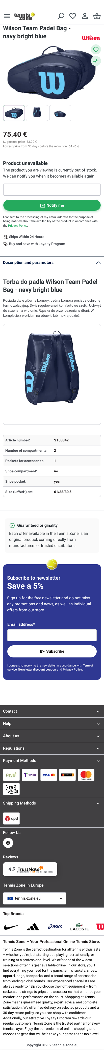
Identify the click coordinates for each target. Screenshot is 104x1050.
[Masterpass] (67, 775)
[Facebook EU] (8, 843)
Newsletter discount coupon (37, 669)
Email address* (21, 624)
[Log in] (85, 16)
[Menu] (7, 16)
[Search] (61, 16)
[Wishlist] (73, 16)
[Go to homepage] (24, 16)
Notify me (55, 205)
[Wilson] (91, 37)
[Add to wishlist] (96, 49)
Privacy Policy (17, 225)
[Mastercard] (86, 775)
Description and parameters (28, 262)
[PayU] (11, 775)
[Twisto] (30, 775)
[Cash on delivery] (11, 789)
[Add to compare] (96, 61)
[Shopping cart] (97, 16)
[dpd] (11, 818)
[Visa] (48, 775)
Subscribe (55, 651)
